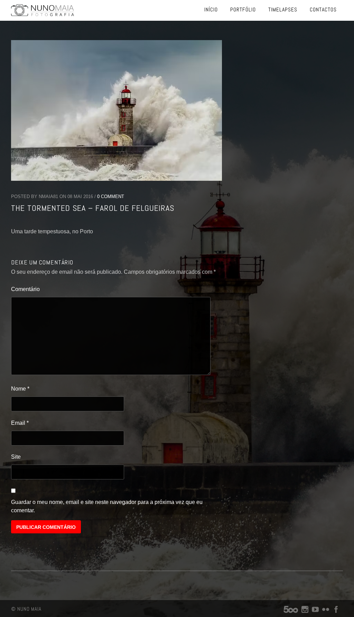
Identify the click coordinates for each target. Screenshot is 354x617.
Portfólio (243, 9)
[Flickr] (325, 611)
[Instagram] (304, 611)
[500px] (290, 611)
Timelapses (282, 9)
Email (20, 423)
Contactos (323, 9)
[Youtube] (315, 611)
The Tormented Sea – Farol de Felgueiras (92, 208)
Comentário (25, 289)
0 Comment (110, 196)
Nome (20, 389)
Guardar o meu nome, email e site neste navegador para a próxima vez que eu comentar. (107, 506)
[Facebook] (336, 611)
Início (211, 9)
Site (16, 457)
